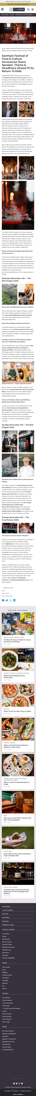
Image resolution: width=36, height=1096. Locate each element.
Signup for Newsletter (9, 1033)
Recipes (5, 921)
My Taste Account (8, 1031)
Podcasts (5, 955)
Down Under (6, 1022)
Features (5, 15)
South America (7, 1016)
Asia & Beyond (6, 1019)
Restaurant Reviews (8, 947)
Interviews (5, 952)
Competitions (8, 925)
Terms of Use (6, 1044)
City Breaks (6, 1006)
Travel (5, 993)
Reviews (5, 917)
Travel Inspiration (7, 1003)
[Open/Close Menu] (32, 9)
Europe (4, 1011)
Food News (5, 934)
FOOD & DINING (8, 929)
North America (6, 1014)
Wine (4, 970)
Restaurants (6, 939)
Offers (5, 914)
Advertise (5, 1036)
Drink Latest (6, 967)
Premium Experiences (23, 15)
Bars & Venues (6, 942)
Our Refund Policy (7, 1049)
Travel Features (7, 1000)
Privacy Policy (6, 1047)
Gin (3, 986)
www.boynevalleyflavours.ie (11, 272)
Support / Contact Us (9, 1039)
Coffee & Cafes (7, 944)
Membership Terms (8, 1041)
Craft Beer (5, 978)
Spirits (4, 988)
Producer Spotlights (8, 958)
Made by (18, 1094)
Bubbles (4, 972)
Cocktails (5, 980)
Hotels (4, 936)
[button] (28, 9)
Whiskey (4, 983)
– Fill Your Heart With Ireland (11, 1008)
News (12, 15)
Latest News (7, 910)
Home (3, 48)
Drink (4, 963)
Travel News (6, 997)
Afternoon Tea (6, 950)
